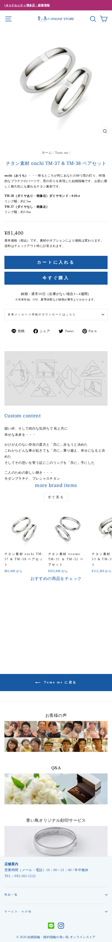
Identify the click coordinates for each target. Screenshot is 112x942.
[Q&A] (56, 788)
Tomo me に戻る (59, 682)
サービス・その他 (18, 911)
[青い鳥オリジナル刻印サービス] (56, 841)
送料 (7, 246)
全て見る (56, 497)
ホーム (47, 153)
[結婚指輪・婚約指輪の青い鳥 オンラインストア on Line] (51, 926)
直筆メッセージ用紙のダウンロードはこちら (42, 314)
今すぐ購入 (56, 278)
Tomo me (62, 153)
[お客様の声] (56, 736)
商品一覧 (11, 894)
